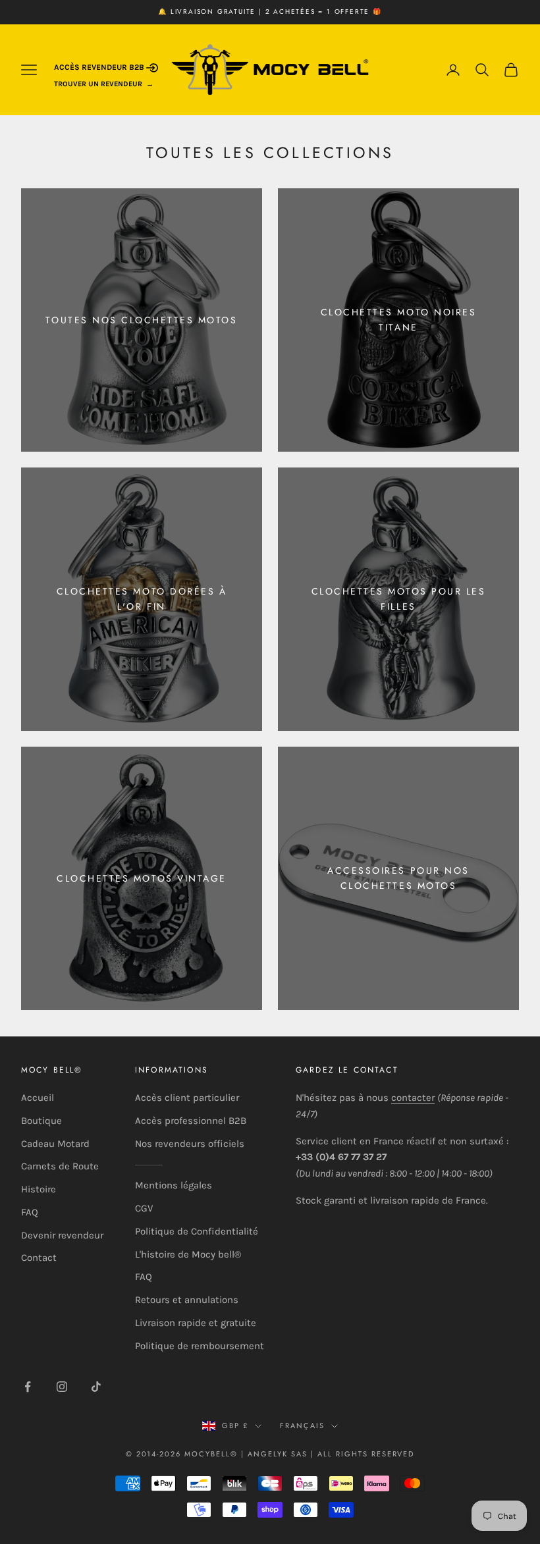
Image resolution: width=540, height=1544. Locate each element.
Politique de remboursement (199, 1346)
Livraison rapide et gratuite (195, 1323)
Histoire (38, 1189)
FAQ (29, 1212)
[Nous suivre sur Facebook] (27, 1386)
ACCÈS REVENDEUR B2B (100, 67)
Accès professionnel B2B (190, 1121)
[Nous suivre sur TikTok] (96, 1386)
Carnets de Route (60, 1166)
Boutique (41, 1121)
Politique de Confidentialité (196, 1231)
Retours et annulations (186, 1300)
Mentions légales (173, 1185)
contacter (413, 1098)
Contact (39, 1258)
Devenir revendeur (62, 1235)
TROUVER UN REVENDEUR (98, 84)
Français (302, 1425)
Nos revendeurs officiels (189, 1144)
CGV (144, 1208)
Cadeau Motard (55, 1144)
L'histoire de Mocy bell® (188, 1254)
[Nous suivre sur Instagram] (61, 1386)
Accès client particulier (187, 1098)
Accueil (37, 1098)
